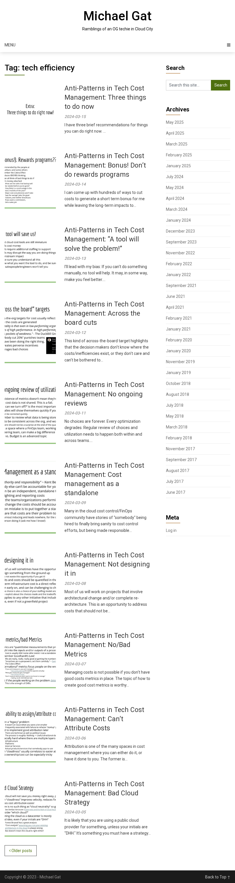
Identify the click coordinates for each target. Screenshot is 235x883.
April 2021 (175, 307)
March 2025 (176, 144)
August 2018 (177, 394)
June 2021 (175, 296)
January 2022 (178, 274)
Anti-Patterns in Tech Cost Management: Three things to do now (105, 97)
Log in (171, 530)
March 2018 (176, 427)
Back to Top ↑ (217, 877)
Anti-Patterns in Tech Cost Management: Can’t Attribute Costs (104, 719)
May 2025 (175, 122)
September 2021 (181, 285)
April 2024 (175, 198)
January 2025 (178, 166)
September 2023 (181, 242)
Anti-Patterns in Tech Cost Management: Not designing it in (107, 564)
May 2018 (175, 416)
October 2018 (178, 383)
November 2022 (180, 253)
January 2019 (178, 372)
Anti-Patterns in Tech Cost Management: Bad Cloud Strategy (104, 793)
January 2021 (178, 329)
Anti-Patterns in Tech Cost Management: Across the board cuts (104, 313)
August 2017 (177, 470)
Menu (10, 45)
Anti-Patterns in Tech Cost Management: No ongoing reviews (104, 394)
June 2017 (175, 492)
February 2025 (179, 155)
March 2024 (176, 209)
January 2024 (178, 220)
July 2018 (174, 405)
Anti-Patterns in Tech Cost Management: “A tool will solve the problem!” (104, 239)
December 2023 (180, 231)
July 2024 (174, 176)
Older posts (21, 850)
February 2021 (179, 318)
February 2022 (179, 263)
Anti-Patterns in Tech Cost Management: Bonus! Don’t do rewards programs (105, 165)
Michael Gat (117, 16)
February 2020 (179, 340)
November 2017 (180, 449)
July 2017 (174, 481)
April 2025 (175, 133)
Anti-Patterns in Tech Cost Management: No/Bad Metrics (104, 645)
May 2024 (175, 187)
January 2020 (178, 351)
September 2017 (181, 459)
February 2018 (179, 438)
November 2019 (180, 361)
